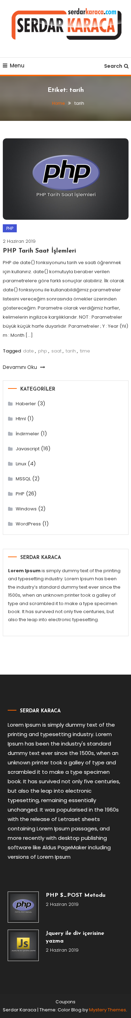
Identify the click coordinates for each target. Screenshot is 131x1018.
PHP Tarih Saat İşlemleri (39, 251)
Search (113, 66)
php (42, 351)
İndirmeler (27, 433)
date (28, 351)
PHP (9, 228)
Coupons (65, 1001)
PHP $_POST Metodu (75, 895)
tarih (71, 351)
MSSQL (23, 478)
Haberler (26, 403)
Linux (21, 463)
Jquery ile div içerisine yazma (75, 937)
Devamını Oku (20, 367)
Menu (17, 65)
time (85, 351)
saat (56, 351)
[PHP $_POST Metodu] (23, 907)
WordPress (28, 524)
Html (21, 418)
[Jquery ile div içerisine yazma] (23, 945)
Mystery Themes (107, 1009)
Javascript (27, 448)
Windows (26, 509)
